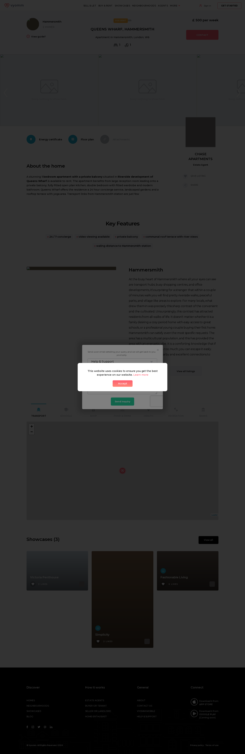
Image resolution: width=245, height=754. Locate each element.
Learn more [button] (140, 374)
